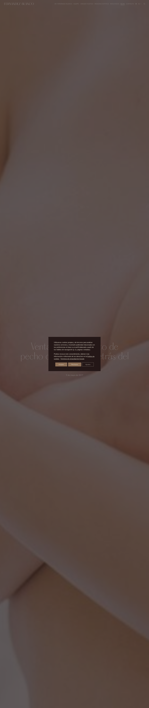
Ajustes (87, 364)
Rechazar (74, 364)
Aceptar (61, 364)
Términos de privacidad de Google (72, 359)
